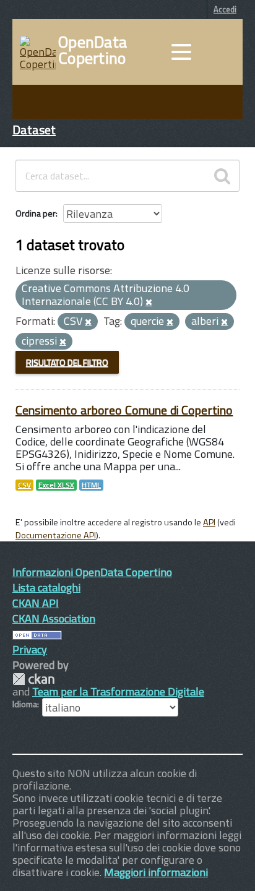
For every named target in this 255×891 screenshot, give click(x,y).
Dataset (34, 129)
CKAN (33, 679)
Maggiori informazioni (156, 872)
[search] (222, 175)
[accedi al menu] (181, 52)
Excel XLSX (56, 485)
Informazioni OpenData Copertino (92, 572)
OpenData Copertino (92, 50)
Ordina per (35, 213)
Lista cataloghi (46, 587)
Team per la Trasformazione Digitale (118, 691)
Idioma (24, 704)
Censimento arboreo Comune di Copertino (124, 410)
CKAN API (35, 603)
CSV (24, 485)
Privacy (29, 649)
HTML (91, 485)
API (209, 522)
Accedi (225, 9)
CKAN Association (53, 618)
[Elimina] (148, 303)
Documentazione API (55, 535)
